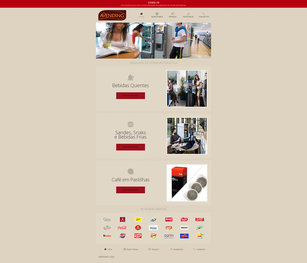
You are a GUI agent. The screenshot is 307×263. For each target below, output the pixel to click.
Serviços (155, 249)
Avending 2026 (106, 257)
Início (109, 249)
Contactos (200, 249)
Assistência (178, 249)
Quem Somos (132, 249)
